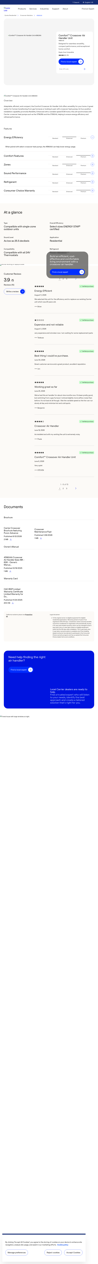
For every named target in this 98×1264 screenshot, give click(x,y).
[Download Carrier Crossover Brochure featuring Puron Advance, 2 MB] (11, 539)
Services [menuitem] (33, 9)
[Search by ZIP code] (84, 69)
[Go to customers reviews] (62, 55)
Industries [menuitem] (44, 9)
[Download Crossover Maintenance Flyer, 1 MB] (41, 538)
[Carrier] (8, 9)
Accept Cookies (73, 1252)
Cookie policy (62, 1245)
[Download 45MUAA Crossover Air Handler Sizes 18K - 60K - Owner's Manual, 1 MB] (10, 571)
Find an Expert (88, 9)
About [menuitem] (65, 9)
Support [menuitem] (55, 9)
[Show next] (76, 278)
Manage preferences (17, 1252)
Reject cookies (53, 1252)
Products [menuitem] (22, 9)
